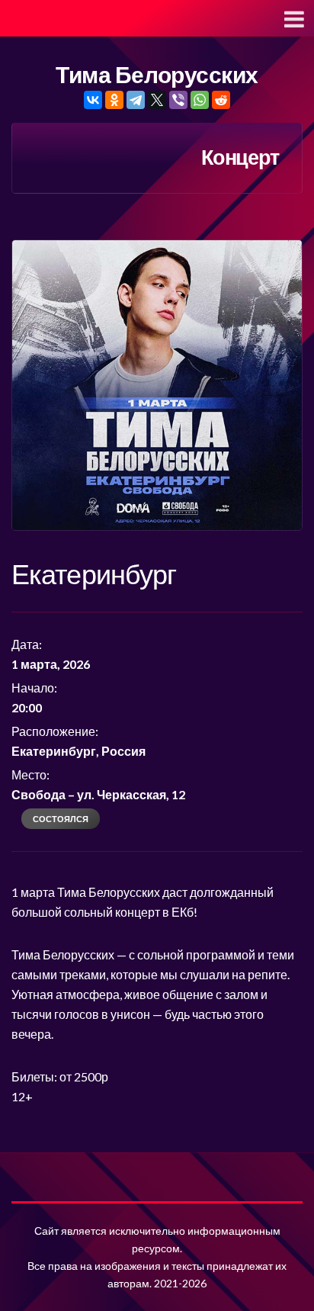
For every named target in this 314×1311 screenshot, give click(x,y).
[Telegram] (136, 100)
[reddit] (221, 100)
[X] (157, 100)
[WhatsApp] (200, 100)
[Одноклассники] (114, 100)
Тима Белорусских (157, 75)
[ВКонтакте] (93, 100)
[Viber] (178, 100)
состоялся (60, 819)
